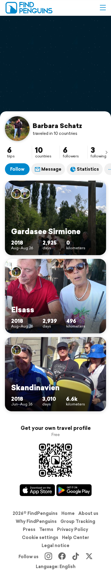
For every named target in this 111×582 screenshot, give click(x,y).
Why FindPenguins (36, 521)
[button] (102, 7)
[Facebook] (62, 557)
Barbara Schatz (57, 125)
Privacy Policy (72, 529)
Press (29, 529)
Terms (46, 529)
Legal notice (55, 545)
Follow (17, 169)
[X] (89, 557)
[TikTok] (75, 557)
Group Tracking (77, 521)
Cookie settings (40, 537)
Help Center (75, 537)
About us (88, 513)
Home (68, 513)
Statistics (88, 169)
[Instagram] (48, 557)
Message (51, 169)
